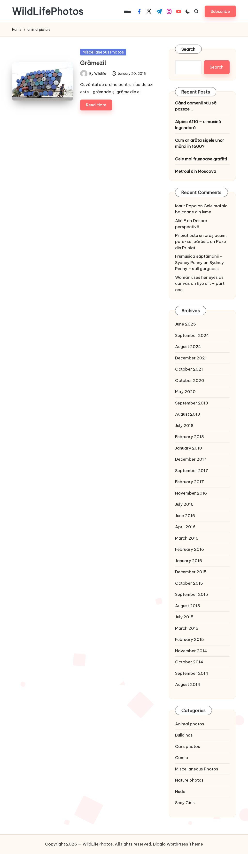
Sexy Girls (185, 802)
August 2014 (187, 684)
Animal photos (189, 724)
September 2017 (191, 470)
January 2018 (188, 448)
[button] (220, 11)
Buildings (184, 735)
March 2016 (186, 538)
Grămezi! (93, 62)
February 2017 (189, 481)
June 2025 (185, 324)
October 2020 (189, 380)
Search (188, 49)
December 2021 (191, 358)
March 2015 (186, 628)
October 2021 (189, 369)
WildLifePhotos (48, 11)
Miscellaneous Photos (103, 52)
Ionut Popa (186, 206)
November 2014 (191, 650)
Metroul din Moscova (195, 171)
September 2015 (191, 594)
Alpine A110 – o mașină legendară (198, 125)
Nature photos (189, 780)
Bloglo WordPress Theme (178, 844)
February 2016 (189, 549)
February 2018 (189, 436)
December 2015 (191, 572)
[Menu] (127, 11)
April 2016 (185, 526)
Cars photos (187, 746)
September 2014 (191, 673)
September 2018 (191, 403)
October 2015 (189, 583)
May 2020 (185, 391)
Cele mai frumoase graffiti (201, 159)
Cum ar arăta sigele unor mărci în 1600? (199, 143)
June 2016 (185, 515)
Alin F (180, 220)
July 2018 (184, 425)
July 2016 (184, 504)
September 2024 (192, 335)
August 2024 (188, 346)
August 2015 (187, 605)
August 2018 (187, 414)
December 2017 (191, 459)
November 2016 (191, 493)
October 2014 (189, 662)
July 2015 (184, 617)
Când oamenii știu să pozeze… (196, 106)
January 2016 (188, 560)
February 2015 (189, 639)
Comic (181, 757)
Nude (180, 791)
